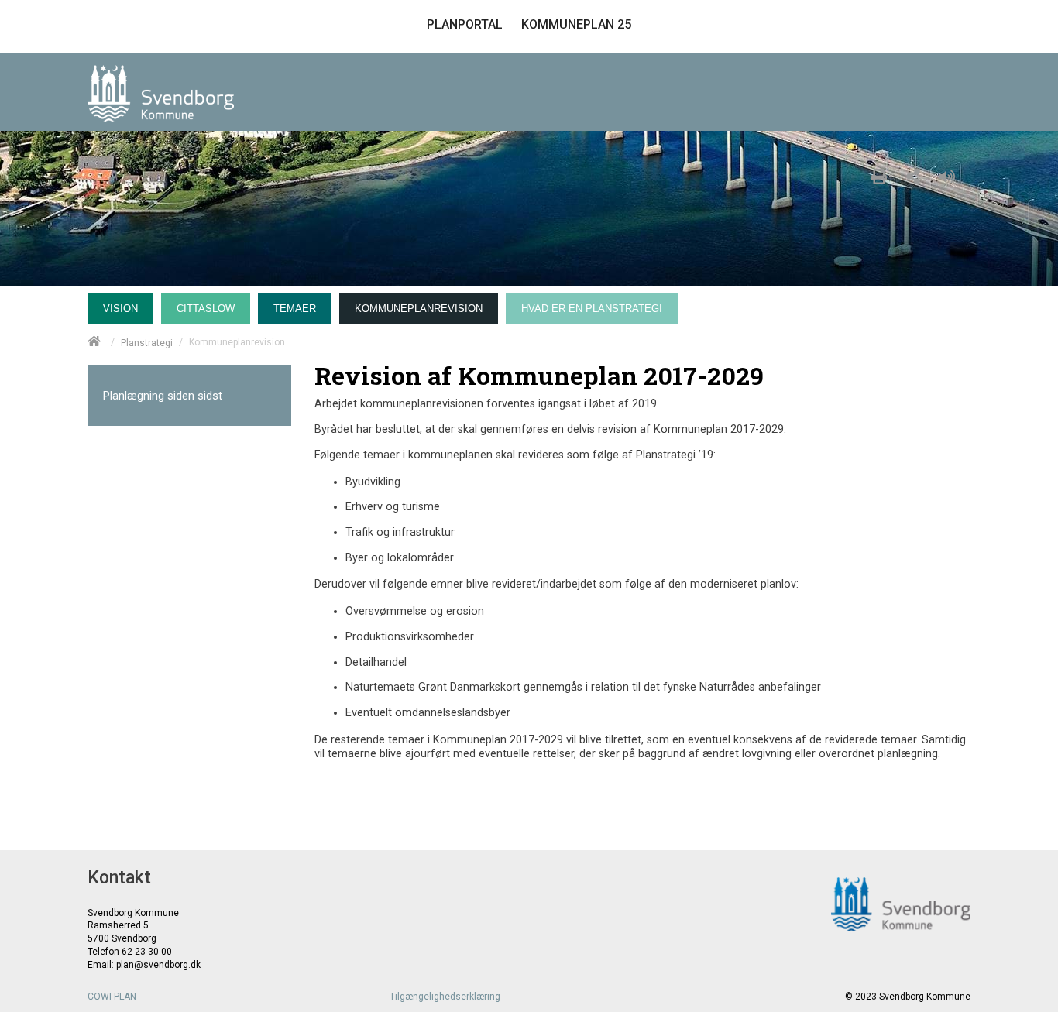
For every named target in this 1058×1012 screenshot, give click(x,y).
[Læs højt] (951, 174)
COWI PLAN (112, 996)
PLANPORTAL (465, 24)
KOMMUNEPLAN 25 (576, 24)
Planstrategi (147, 342)
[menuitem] (124, 305)
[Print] (879, 174)
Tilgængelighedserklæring (445, 996)
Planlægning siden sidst (162, 396)
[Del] (913, 174)
